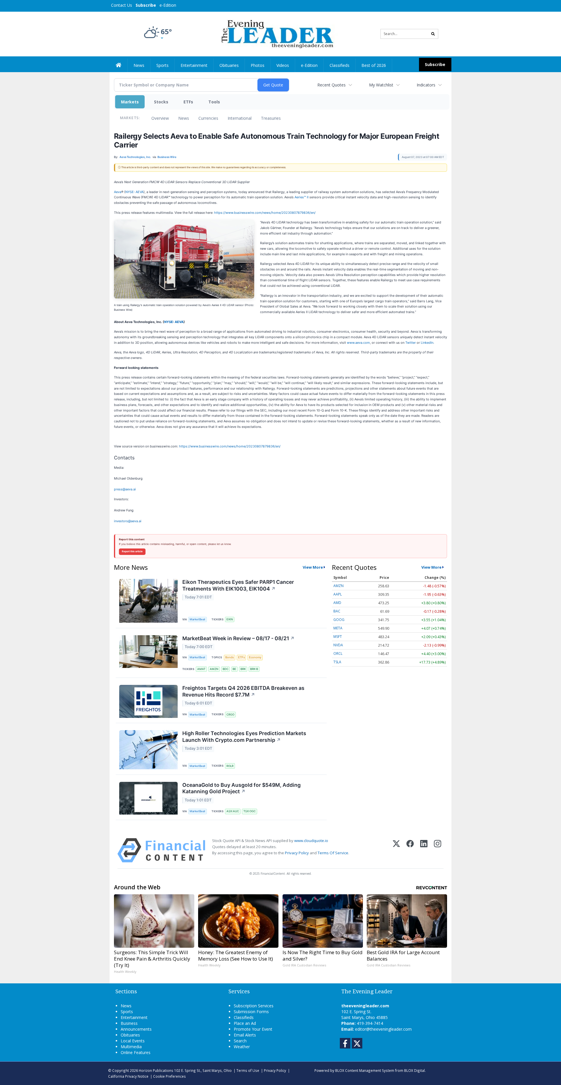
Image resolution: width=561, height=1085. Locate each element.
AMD (337, 602)
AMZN (214, 669)
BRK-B (254, 669)
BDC (225, 669)
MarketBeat (197, 619)
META (337, 628)
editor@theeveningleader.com (383, 1029)
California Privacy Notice (128, 1076)
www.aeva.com (358, 343)
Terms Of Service (333, 852)
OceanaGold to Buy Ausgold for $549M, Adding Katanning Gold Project (241, 788)
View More (313, 567)
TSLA (337, 661)
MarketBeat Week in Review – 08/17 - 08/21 (238, 638)
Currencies (208, 118)
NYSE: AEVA (134, 192)
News (183, 118)
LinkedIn (427, 343)
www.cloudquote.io (311, 840)
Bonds (229, 657)
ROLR (229, 766)
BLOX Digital (414, 1070)
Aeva (117, 192)
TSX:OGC (249, 811)
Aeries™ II (302, 197)
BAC (336, 611)
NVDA (338, 645)
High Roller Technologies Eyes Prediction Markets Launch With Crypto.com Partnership (244, 736)
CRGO (230, 714)
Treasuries (271, 118)
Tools (214, 102)
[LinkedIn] (424, 850)
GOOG (338, 619)
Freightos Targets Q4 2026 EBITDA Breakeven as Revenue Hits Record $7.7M (243, 691)
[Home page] (276, 33)
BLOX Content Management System (364, 1070)
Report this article (132, 551)
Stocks (161, 102)
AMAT (201, 669)
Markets (130, 102)
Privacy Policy (297, 852)
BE (234, 669)
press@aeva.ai (125, 489)
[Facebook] (410, 850)
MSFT (337, 636)
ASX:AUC (232, 811)
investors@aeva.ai (127, 521)
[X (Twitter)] (396, 850)
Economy (255, 657)
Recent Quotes (331, 85)
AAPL (337, 594)
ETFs (188, 102)
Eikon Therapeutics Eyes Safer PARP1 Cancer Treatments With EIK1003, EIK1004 (238, 585)
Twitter (410, 343)
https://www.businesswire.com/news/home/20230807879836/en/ (265, 213)
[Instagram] (438, 850)
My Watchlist (381, 85)
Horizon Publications (156, 1070)
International (240, 118)
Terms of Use (247, 1070)
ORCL (337, 653)
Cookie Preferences (169, 1076)
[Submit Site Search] (433, 33)
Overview (160, 118)
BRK (243, 669)
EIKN (229, 619)
